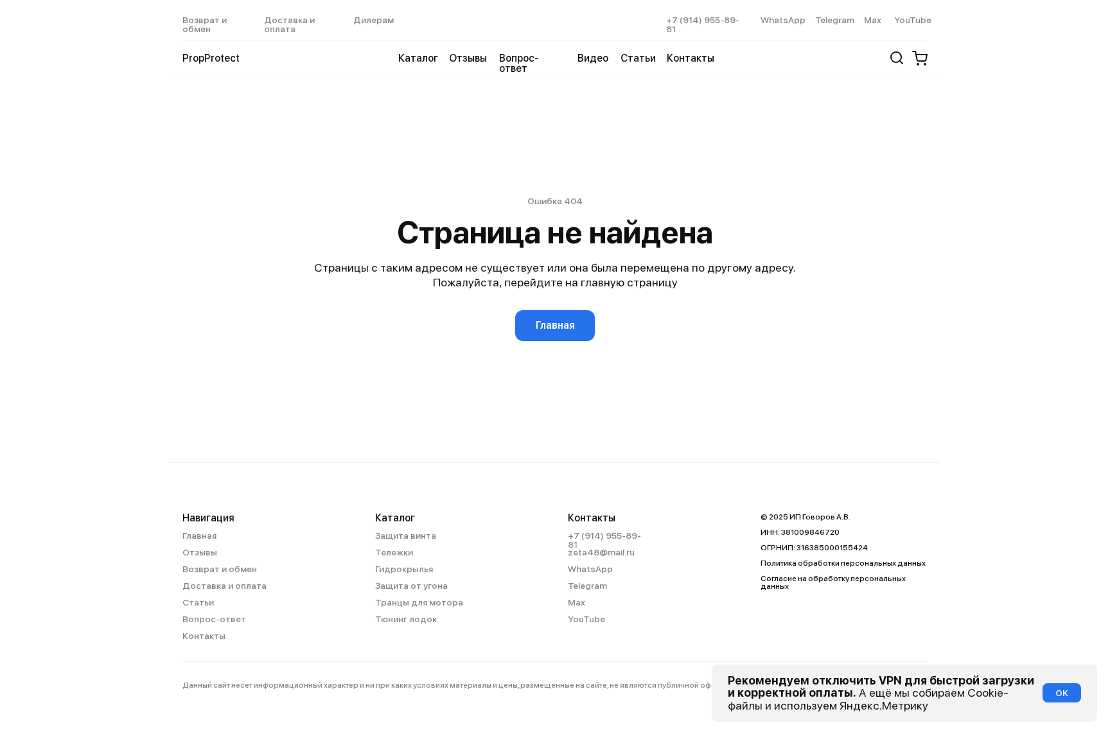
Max (872, 20)
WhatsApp (783, 20)
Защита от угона (411, 585)
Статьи (638, 58)
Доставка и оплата (289, 24)
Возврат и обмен (204, 24)
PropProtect (211, 58)
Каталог (395, 518)
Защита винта (405, 535)
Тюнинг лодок (406, 619)
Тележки (394, 552)
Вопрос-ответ (519, 63)
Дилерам (373, 20)
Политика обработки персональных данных (843, 563)
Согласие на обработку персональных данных (833, 582)
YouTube (912, 20)
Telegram (834, 20)
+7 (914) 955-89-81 (702, 24)
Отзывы (468, 58)
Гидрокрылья (404, 569)
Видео (592, 58)
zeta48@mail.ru (601, 552)
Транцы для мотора (419, 602)
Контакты (690, 58)
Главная (199, 535)
